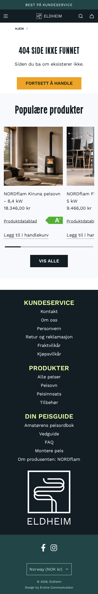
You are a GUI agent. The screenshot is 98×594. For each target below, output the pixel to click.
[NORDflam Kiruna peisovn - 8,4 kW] (33, 156)
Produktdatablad (20, 221)
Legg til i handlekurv (26, 235)
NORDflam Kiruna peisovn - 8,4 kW (32, 197)
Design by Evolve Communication (49, 587)
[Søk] (80, 16)
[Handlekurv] (91, 16)
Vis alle (49, 260)
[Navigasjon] (5, 16)
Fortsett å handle (49, 83)
